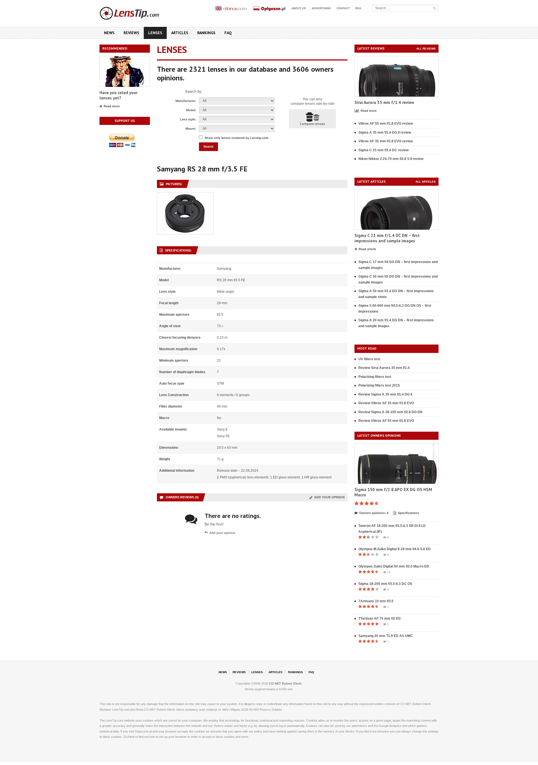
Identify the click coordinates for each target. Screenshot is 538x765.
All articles (426, 181)
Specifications (408, 513)
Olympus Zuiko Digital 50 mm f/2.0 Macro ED (393, 566)
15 (389, 572)
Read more (112, 106)
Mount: (190, 128)
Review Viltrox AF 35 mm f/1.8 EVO (386, 403)
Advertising (321, 8)
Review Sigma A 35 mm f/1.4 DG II (385, 394)
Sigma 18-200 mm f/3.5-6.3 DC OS (385, 584)
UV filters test (369, 359)
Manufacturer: (185, 101)
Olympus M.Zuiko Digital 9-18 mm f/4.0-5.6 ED (394, 549)
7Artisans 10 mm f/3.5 (375, 601)
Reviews (131, 32)
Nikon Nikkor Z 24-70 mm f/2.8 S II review (390, 159)
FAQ (228, 32)
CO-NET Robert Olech (285, 683)
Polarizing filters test (374, 377)
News (109, 32)
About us (298, 8)
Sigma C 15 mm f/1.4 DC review (383, 150)
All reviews (426, 48)
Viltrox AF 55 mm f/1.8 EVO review (385, 123)
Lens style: (188, 119)
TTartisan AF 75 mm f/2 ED (379, 618)
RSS (358, 8)
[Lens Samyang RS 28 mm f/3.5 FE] (185, 195)
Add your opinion (328, 497)
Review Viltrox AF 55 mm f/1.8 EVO (386, 421)
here (131, 736)
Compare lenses (312, 124)
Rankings (206, 32)
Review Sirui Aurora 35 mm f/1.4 (384, 368)
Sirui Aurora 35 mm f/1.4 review (384, 102)
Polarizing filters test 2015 (379, 385)
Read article (367, 249)
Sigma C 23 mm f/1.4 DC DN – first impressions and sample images (387, 238)
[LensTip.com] (136, 12)
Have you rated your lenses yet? (118, 95)
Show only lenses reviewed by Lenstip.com (236, 137)
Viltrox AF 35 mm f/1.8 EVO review (385, 141)
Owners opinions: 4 (373, 513)
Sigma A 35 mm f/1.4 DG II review (384, 132)
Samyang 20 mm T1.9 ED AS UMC (385, 636)
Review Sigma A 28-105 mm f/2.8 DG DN (390, 412)
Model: (191, 110)
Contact (343, 8)
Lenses (155, 32)
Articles (179, 32)
